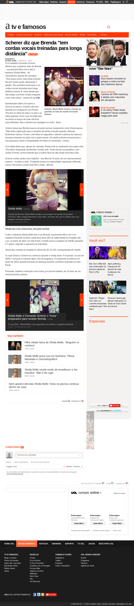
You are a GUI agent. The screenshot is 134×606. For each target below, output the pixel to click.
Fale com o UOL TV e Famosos (91, 483)
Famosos (90, 2)
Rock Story (34, 576)
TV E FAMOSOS (11, 554)
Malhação (33, 574)
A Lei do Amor (35, 560)
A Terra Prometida (36, 563)
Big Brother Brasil (11, 566)
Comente (33, 54)
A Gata (32, 558)
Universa (80, 2)
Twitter (39, 594)
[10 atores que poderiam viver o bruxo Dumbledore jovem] (90, 441)
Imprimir (64, 401)
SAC (34, 2)
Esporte (63, 2)
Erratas (108, 483)
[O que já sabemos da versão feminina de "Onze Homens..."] (90, 426)
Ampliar (75, 172)
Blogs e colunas (24, 35)
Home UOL (9, 544)
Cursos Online (104, 213)
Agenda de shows (87, 566)
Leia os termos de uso (15, 474)
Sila (31, 579)
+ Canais (102, 35)
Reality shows (71, 35)
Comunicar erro (76, 401)
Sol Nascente (35, 581)
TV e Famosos (28, 26)
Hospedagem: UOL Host (124, 604)
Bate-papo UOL (106, 544)
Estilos (83, 558)
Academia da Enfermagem (80, 530)
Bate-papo (44, 2)
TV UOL (99, 2)
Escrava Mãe (35, 568)
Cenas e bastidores (62, 566)
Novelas (38, 35)
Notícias (54, 2)
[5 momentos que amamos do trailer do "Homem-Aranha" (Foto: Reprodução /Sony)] (90, 418)
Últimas (10, 35)
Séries (82, 35)
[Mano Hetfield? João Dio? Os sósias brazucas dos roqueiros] (90, 448)
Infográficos (59, 558)
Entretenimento (26, 544)
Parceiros (91, 35)
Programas (85, 560)
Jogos (91, 544)
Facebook (35, 594)
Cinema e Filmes (63, 554)
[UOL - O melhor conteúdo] (9, 3)
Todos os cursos (119, 493)
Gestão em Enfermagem (101, 530)
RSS (43, 594)
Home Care (117, 530)
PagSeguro (116, 2)
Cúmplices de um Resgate (40, 566)
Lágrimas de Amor (37, 571)
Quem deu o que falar (53, 35)
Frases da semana (11, 560)
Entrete (71, 2)
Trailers (58, 560)
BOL (107, 2)
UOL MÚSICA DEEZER (90, 554)
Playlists (84, 563)
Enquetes (59, 563)
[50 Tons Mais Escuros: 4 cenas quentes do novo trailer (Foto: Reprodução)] (90, 433)
